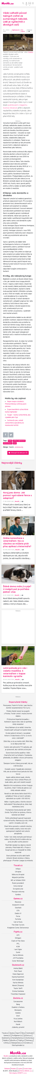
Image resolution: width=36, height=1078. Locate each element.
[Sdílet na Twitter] (10, 434)
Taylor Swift (18, 988)
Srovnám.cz (27, 1043)
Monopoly (18, 1010)
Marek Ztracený (18, 986)
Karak (18, 1024)
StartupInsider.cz (18, 1045)
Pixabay (30, 52)
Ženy (23, 1033)
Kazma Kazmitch (18, 977)
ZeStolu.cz (28, 1036)
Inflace (18, 869)
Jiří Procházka (18, 958)
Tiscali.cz (18, 865)
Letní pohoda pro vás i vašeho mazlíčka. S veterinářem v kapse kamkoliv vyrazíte (15, 672)
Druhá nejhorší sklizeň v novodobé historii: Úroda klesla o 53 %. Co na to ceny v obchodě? (18, 735)
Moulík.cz (13, 1041)
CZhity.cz (7, 1043)
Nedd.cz (6, 1041)
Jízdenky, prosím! (18, 1027)
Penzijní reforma (18, 892)
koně (10, 441)
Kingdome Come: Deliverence (18, 928)
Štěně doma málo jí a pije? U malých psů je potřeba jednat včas (17, 589)
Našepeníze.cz (17, 1043)
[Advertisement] (18, 628)
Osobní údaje (28, 1069)
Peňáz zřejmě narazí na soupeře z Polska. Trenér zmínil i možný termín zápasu (18, 713)
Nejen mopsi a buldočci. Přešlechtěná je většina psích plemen (15, 404)
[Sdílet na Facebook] (5, 435)
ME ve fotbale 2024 (18, 880)
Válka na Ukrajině (18, 875)
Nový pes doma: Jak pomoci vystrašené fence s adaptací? (17, 495)
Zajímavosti (16, 30)
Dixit (18, 1016)
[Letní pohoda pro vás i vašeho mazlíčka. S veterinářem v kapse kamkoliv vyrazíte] (18, 656)
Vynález (18, 895)
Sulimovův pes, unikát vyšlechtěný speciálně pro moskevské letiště (14, 422)
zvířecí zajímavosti (19, 441)
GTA (18, 911)
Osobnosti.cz (18, 965)
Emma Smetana (18, 991)
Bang (18, 1004)
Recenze (18, 902)
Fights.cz (18, 932)
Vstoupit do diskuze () (19, 453)
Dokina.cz (29, 1041)
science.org (19, 447)
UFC (18, 935)
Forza (18, 916)
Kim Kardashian (18, 980)
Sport (18, 1033)
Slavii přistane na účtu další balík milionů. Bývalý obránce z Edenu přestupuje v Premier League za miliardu (18, 858)
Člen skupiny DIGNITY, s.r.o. (18, 1073)
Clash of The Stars (18, 941)
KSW (18, 947)
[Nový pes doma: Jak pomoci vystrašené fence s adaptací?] (18, 480)
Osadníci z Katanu (18, 1007)
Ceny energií (18, 886)
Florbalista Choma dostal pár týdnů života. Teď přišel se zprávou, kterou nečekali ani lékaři (18, 812)
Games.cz (18, 898)
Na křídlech (18, 1022)
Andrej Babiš (18, 968)
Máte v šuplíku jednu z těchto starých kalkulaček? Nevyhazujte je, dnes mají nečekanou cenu (18, 804)
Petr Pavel (18, 971)
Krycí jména (18, 1019)
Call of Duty (18, 922)
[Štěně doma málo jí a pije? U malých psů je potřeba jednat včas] (18, 574)
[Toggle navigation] (32, 3)
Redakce (13, 1069)
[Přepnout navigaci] (26, 3)
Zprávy (12, 1033)
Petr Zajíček (23, 30)
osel (14, 443)
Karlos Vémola (18, 955)
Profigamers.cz (17, 1036)
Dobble (18, 1013)
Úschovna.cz (29, 1038)
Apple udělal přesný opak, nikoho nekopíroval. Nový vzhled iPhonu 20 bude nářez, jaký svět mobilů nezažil (18, 779)
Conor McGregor (18, 961)
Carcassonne (18, 1002)
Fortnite (18, 919)
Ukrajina (18, 872)
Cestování (29, 1033)
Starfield (18, 908)
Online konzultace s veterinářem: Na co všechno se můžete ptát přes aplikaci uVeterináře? (17, 542)
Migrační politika (18, 878)
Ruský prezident (18, 883)
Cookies (20, 1069)
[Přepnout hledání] (23, 3)
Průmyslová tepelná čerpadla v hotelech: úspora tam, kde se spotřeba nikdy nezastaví (18, 721)
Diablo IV (18, 914)
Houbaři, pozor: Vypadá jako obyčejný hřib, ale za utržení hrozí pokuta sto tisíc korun (18, 771)
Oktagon (18, 938)
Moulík (17, 501)
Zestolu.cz (18, 998)
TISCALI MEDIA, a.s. (26, 1071)
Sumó (18, 952)
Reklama (7, 1069)
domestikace (8, 443)
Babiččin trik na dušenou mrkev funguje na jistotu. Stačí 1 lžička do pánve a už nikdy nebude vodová (18, 788)
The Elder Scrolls (18, 925)
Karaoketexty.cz (18, 1038)
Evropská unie (18, 889)
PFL (18, 944)
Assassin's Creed (18, 905)
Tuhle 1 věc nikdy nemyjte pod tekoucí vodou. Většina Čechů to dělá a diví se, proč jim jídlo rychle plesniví (18, 839)
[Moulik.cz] (8, 3)
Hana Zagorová (18, 974)
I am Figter (18, 950)
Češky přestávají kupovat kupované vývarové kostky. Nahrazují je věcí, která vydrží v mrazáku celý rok (18, 820)
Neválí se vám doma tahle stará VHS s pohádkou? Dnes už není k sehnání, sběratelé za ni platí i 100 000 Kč (18, 796)
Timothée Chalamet (18, 994)
